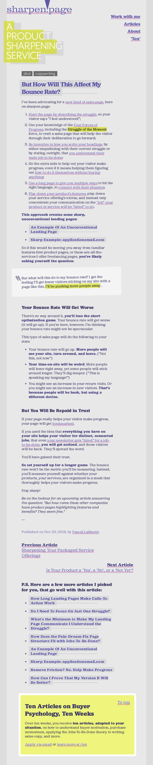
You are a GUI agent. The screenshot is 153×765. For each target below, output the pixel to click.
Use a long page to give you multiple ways (63, 183)
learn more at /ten (72, 744)
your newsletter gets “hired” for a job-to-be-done (66, 442)
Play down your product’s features (57, 193)
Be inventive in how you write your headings (65, 144)
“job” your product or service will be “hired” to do (71, 204)
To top (123, 702)
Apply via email (38, 744)
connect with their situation (81, 187)
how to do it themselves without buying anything (64, 174)
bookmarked (63, 423)
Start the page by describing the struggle (62, 114)
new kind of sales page (84, 102)
